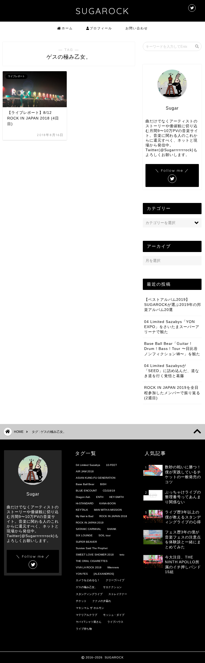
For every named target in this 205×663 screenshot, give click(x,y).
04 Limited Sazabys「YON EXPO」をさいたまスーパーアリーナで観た (171, 327)
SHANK (111, 529)
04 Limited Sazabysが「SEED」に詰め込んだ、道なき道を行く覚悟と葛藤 (171, 371)
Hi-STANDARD (84, 503)
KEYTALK (82, 509)
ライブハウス (115, 621)
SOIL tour (104, 535)
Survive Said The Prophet (92, 548)
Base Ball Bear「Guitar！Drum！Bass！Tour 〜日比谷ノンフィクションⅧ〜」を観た (172, 349)
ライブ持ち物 (84, 628)
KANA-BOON (107, 503)
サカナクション (112, 587)
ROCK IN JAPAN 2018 (113, 516)
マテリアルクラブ (86, 614)
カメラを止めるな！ (88, 580)
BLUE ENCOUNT (86, 490)
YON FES (82, 573)
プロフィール (101, 28)
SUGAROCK (102, 10)
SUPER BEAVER (86, 541)
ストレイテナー (117, 594)
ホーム (67, 28)
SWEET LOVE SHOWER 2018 (95, 554)
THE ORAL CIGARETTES (92, 561)
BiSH (103, 484)
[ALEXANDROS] (104, 573)
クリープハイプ (115, 580)
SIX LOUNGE (84, 535)
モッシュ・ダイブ (113, 614)
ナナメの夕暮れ (101, 601)
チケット (81, 601)
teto (122, 554)
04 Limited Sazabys (88, 465)
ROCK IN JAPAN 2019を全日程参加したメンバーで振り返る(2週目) (172, 393)
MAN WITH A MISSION (108, 509)
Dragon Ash (83, 497)
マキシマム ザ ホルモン (90, 607)
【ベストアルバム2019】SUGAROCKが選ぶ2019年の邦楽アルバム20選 (172, 305)
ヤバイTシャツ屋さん (88, 621)
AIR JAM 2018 (85, 471)
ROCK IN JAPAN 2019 (90, 522)
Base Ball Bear (85, 484)
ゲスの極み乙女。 (86, 587)
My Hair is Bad (84, 516)
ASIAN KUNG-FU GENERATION (95, 477)
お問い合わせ (136, 28)
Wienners (113, 567)
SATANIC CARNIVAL (88, 529)
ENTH (99, 497)
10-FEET (111, 465)
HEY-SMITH (116, 497)
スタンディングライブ (89, 594)
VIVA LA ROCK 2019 (88, 567)
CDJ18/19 (109, 490)
